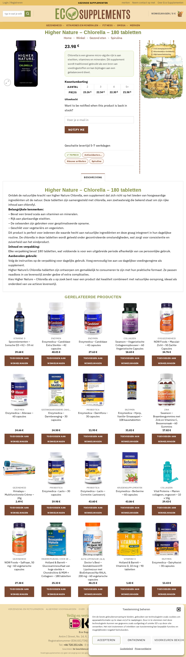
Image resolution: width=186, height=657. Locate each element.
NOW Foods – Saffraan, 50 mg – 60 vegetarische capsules (19, 566)
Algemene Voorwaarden (61, 609)
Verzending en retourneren (25, 609)
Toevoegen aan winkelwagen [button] (19, 361)
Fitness (107, 25)
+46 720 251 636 (73, 644)
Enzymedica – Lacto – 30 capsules (56, 493)
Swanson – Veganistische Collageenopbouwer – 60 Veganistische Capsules (129, 345)
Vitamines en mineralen (82, 25)
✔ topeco (73, 154)
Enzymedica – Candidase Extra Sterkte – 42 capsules (56, 345)
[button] (179, 609)
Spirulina (116, 38)
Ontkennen (136, 640)
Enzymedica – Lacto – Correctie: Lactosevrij (93, 493)
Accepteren (106, 640)
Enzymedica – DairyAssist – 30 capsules (166, 564)
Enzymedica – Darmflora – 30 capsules (93, 414)
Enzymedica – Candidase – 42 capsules (93, 343)
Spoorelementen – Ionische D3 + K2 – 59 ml (19, 343)
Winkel (80, 38)
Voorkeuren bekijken (167, 640)
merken (126, 2)
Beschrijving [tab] (93, 177)
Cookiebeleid (126, 648)
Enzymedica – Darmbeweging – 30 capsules (56, 416)
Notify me (76, 129)
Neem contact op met (143, 2)
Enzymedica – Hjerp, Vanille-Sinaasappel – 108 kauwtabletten (129, 416)
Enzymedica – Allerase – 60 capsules (19, 414)
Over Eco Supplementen (170, 2)
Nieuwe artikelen (76, 161)
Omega (121, 25)
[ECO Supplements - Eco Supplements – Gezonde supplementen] (93, 14)
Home (68, 38)
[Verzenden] (28, 14)
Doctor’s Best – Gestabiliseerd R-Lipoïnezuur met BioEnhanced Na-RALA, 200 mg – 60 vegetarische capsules (93, 571)
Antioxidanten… (93, 154)
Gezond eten (98, 38)
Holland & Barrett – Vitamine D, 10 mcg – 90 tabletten (129, 566)
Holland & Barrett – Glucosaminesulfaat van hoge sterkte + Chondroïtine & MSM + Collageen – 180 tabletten (56, 569)
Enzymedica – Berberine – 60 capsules (130, 493)
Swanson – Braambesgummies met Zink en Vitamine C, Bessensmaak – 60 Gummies (166, 419)
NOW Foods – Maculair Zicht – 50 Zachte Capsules (166, 345)
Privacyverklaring (143, 648)
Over (82, 609)
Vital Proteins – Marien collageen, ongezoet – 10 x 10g (166, 495)
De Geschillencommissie (84, 649)
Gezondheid (54, 25)
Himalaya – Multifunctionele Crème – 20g (19, 495)
